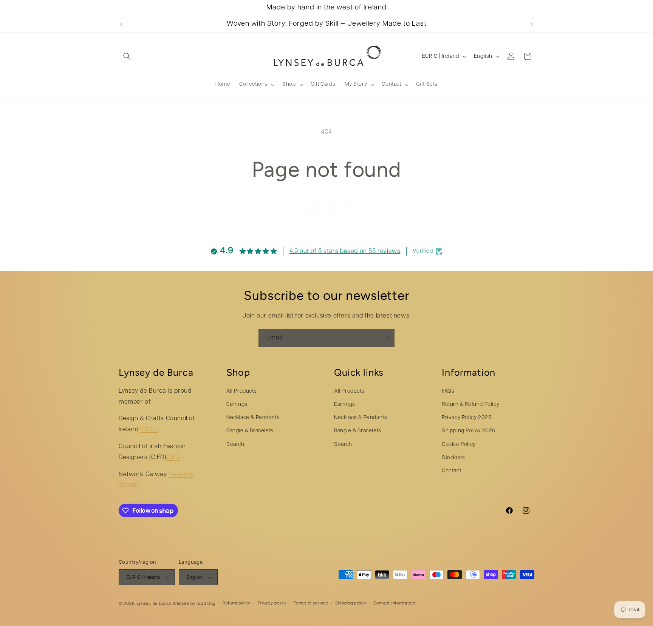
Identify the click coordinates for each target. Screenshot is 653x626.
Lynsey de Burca (154, 604)
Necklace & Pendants (252, 418)
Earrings (237, 404)
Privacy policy (272, 603)
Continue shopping (326, 210)
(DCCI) (149, 430)
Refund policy (237, 603)
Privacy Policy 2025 (466, 418)
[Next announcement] (531, 24)
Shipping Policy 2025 (468, 431)
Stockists (453, 457)
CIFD (172, 457)
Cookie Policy (459, 444)
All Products (241, 391)
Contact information (394, 603)
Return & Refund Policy (470, 404)
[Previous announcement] (121, 24)
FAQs (448, 391)
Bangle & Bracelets (250, 431)
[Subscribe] (386, 338)
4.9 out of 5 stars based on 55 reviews (345, 251)
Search (235, 444)
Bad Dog (206, 604)
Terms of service (311, 603)
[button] (127, 56)
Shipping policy (351, 603)
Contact (451, 471)
